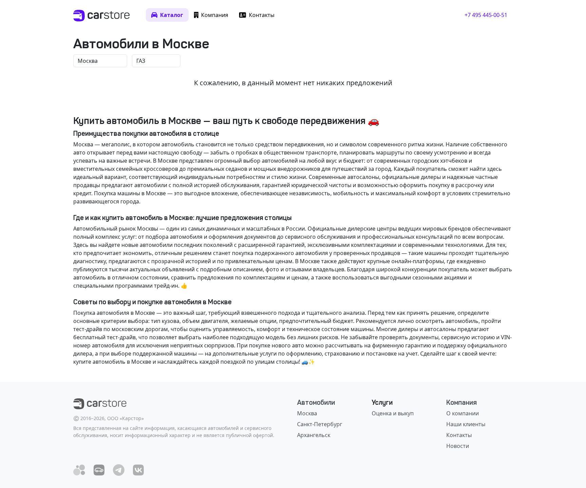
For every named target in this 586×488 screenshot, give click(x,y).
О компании (462, 413)
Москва (307, 413)
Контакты (459, 435)
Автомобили (316, 402)
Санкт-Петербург (319, 424)
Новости (457, 446)
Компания (461, 402)
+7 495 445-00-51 (486, 15)
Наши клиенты (465, 424)
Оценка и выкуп (393, 413)
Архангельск (313, 435)
